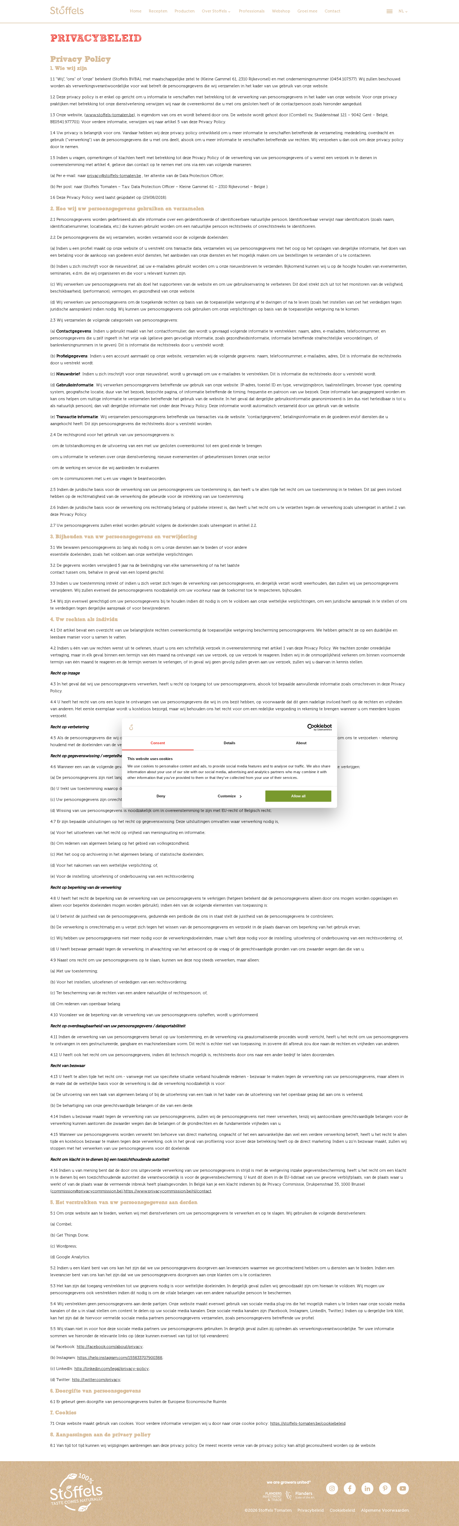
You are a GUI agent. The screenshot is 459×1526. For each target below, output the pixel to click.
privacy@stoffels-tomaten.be (114, 176)
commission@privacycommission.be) (87, 1191)
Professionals (252, 11)
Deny (161, 796)
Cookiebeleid (342, 1511)
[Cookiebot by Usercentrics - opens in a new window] (311, 727)
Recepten (158, 11)
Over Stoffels (214, 11)
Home (136, 11)
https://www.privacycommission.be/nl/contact (167, 1191)
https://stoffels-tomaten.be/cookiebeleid (307, 1424)
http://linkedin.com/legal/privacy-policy (111, 1369)
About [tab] (301, 743)
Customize (227, 796)
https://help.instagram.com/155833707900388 (119, 1358)
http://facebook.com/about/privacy (109, 1347)
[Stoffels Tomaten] (67, 13)
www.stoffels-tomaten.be (110, 115)
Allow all (298, 796)
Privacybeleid (310, 1511)
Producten (185, 11)
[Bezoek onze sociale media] (332, 1493)
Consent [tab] (158, 743)
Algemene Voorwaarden (385, 1511)
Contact (332, 11)
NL (401, 11)
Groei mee (307, 11)
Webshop (281, 11)
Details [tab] (229, 743)
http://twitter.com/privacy (96, 1380)
